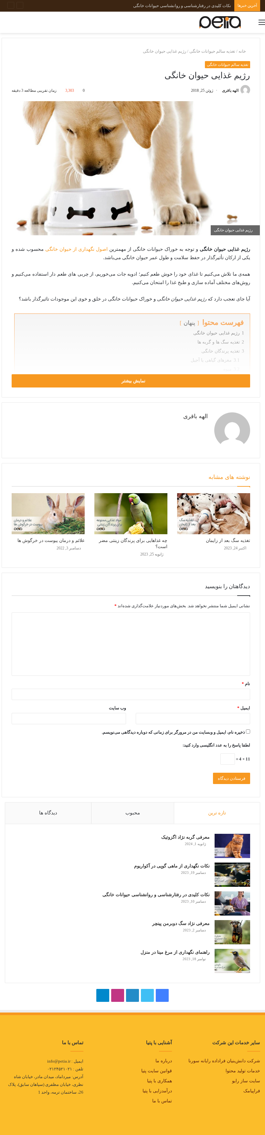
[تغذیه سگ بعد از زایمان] (213, 513)
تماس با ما (162, 1100)
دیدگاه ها (48, 812)
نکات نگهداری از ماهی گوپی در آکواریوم (172, 866)
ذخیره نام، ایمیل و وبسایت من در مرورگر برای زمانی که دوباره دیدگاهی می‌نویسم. (173, 732)
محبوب (132, 812)
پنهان (189, 323)
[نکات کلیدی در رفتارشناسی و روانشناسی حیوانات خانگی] (232, 903)
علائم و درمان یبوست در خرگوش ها (51, 540)
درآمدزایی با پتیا (157, 1090)
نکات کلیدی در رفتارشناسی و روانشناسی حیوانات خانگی (156, 894)
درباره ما (163, 1060)
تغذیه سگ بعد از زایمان (228, 540)
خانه (242, 51)
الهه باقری (230, 90)
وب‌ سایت (117, 707)
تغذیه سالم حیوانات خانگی (212, 51)
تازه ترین (217, 812)
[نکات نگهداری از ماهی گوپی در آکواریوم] (232, 875)
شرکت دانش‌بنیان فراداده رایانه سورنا (224, 1060)
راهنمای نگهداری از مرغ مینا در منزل (175, 952)
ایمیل (243, 707)
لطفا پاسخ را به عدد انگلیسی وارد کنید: (216, 745)
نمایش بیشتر (132, 380)
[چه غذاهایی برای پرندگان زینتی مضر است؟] (130, 513)
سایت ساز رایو (246, 1080)
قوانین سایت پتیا (156, 1070)
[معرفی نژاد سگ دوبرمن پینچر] (232, 932)
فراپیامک (251, 1090)
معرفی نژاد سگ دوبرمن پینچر (205, 5)
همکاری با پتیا (159, 1080)
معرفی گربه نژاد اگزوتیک (185, 837)
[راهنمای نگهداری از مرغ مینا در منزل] (232, 961)
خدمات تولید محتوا (243, 1070)
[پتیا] (220, 22)
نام (246, 683)
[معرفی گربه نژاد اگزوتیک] (232, 846)
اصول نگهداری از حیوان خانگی (76, 249)
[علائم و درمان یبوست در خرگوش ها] (48, 513)
